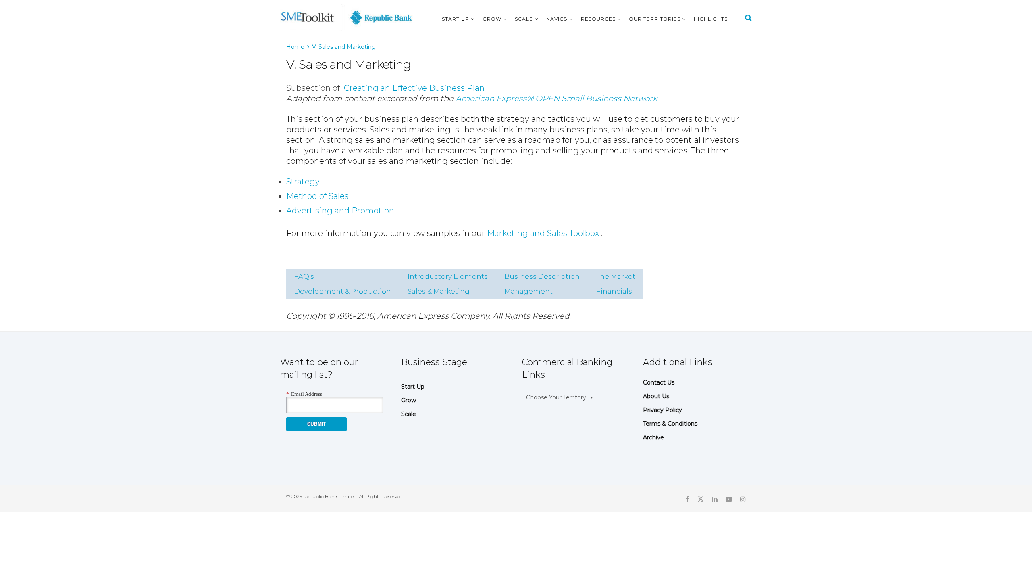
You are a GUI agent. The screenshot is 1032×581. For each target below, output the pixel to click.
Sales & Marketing (439, 291)
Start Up (455, 19)
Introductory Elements (448, 276)
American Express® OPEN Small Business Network (556, 98)
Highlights (711, 19)
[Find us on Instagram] (743, 498)
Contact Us (658, 382)
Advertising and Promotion (340, 210)
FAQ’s (304, 276)
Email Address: (305, 394)
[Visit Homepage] (346, 17)
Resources (598, 19)
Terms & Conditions (670, 423)
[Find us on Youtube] (729, 498)
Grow (492, 19)
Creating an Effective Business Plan (414, 88)
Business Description (542, 276)
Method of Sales (317, 196)
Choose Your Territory (556, 397)
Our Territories (654, 19)
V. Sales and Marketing (344, 46)
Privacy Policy (662, 410)
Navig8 (557, 19)
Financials (614, 291)
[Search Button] (748, 18)
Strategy (303, 181)
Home (295, 46)
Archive (653, 437)
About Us (656, 396)
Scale (524, 19)
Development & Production (342, 291)
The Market (615, 276)
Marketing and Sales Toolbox (543, 233)
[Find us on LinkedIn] (715, 498)
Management (528, 291)
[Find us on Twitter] (700, 498)
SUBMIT (316, 423)
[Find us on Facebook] (687, 498)
